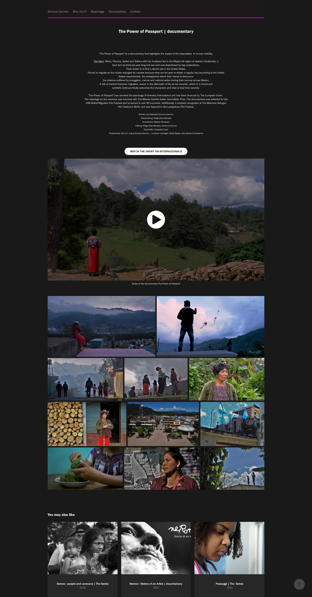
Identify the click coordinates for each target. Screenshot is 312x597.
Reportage (97, 11)
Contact (135, 11)
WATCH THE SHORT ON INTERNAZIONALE (156, 151)
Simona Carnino (58, 11)
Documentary (117, 11)
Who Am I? (79, 11)
